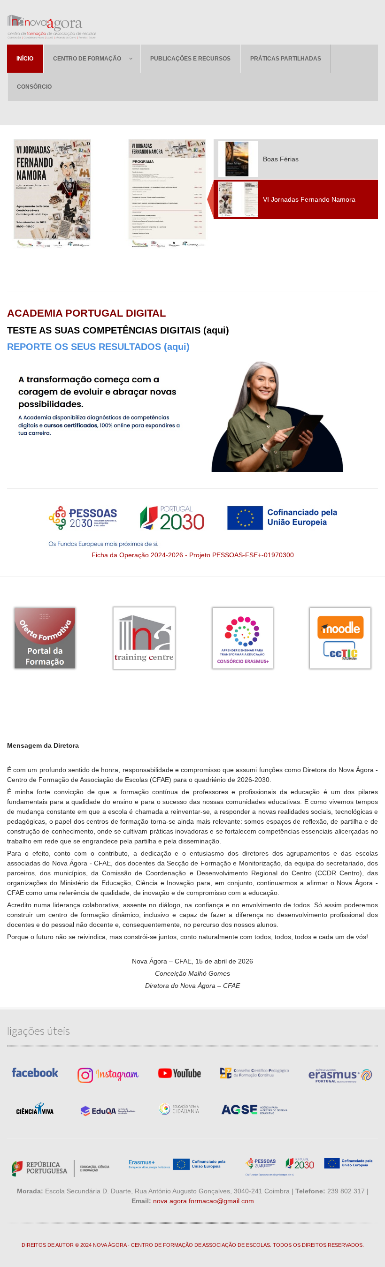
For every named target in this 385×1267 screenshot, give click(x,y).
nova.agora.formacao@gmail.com (203, 1201)
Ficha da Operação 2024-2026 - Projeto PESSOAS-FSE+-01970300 (193, 555)
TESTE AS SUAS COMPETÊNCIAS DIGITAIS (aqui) (118, 330)
